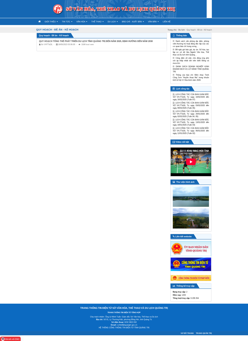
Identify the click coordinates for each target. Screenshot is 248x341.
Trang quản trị (204, 333)
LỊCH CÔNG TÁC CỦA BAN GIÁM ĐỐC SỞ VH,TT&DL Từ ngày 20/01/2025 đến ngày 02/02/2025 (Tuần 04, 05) (191, 113)
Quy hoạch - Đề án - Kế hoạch (199, 30)
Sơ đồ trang (187, 333)
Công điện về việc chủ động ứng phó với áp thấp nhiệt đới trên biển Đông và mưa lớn (191, 60)
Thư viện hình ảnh (185, 182)
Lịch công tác (182, 88)
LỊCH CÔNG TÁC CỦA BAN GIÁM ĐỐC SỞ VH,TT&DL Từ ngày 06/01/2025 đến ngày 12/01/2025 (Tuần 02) (191, 130)
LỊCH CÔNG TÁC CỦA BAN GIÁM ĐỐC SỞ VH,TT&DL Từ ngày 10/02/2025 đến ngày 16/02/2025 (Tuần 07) (191, 97)
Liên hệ (166, 21)
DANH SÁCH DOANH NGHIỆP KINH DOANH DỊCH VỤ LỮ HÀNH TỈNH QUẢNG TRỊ (191, 69)
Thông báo (181, 35)
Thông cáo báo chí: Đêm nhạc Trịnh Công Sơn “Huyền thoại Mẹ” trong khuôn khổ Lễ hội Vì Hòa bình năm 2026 (191, 77)
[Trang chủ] (39, 21)
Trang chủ (172, 30)
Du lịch (181, 30)
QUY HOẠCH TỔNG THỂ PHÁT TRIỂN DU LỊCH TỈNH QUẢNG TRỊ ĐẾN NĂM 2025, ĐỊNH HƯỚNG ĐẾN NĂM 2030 (96, 41)
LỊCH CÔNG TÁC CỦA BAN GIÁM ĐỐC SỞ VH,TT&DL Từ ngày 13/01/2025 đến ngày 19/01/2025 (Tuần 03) (191, 122)
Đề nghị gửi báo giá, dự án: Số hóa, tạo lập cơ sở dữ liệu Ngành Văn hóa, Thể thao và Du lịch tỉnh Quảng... (191, 52)
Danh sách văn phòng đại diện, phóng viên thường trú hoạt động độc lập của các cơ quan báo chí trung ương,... (191, 43)
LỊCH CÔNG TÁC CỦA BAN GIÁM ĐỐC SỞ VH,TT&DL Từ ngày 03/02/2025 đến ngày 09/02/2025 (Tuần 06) (191, 105)
